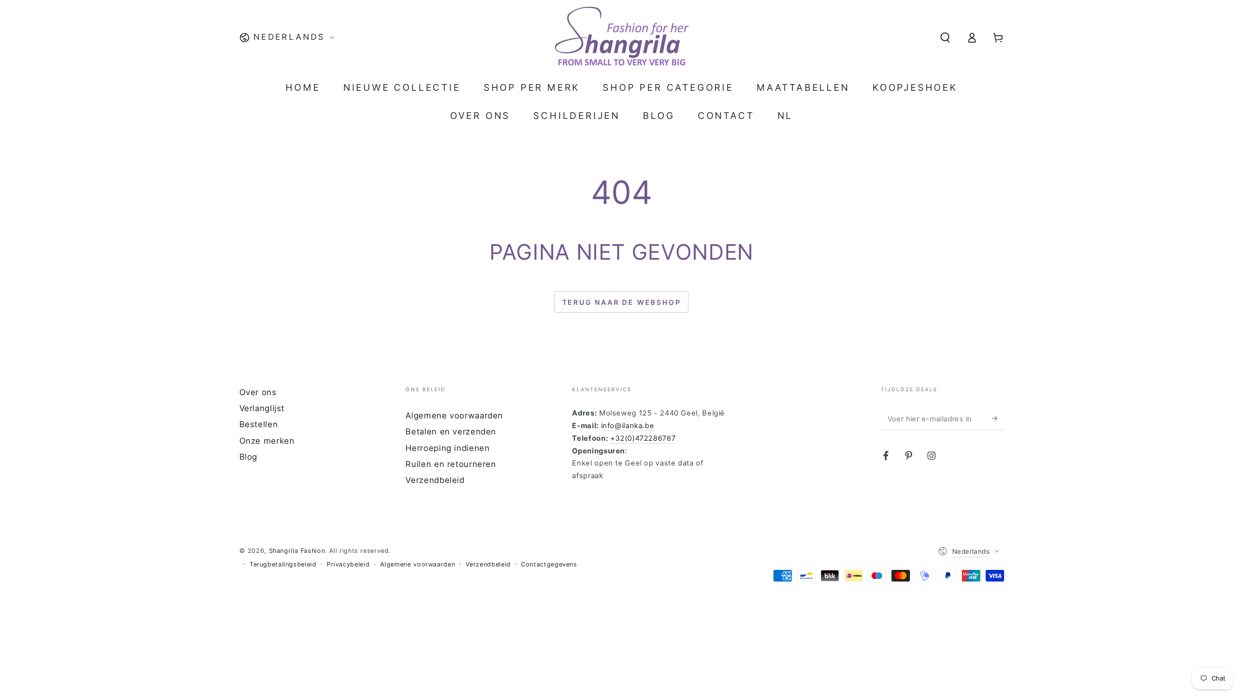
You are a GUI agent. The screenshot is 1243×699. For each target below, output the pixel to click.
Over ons (258, 392)
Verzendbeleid (434, 480)
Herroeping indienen (447, 448)
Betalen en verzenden (450, 431)
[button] (945, 37)
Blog (248, 457)
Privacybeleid (348, 564)
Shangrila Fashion (297, 550)
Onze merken (267, 441)
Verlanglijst (262, 408)
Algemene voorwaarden (454, 415)
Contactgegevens (549, 564)
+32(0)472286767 (642, 438)
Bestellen (258, 424)
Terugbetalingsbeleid (283, 564)
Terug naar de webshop (621, 302)
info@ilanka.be (628, 425)
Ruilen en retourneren (450, 464)
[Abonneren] (998, 418)
